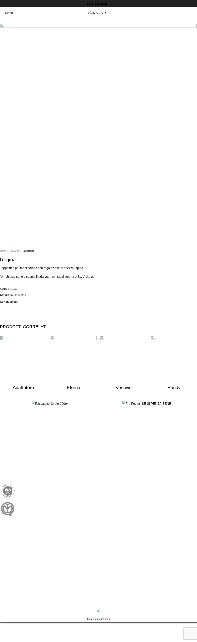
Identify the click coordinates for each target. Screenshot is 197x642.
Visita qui (89, 276)
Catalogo (14, 250)
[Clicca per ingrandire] (9, 242)
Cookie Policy (9, 540)
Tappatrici (28, 250)
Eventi (4, 580)
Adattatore (23, 387)
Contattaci (7, 547)
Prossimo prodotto (195, 251)
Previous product (187, 251)
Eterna (73, 387)
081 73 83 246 (32, 454)
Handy (173, 387)
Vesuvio (124, 387)
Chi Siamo (7, 565)
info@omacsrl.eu (25, 466)
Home (3, 250)
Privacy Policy (9, 532)
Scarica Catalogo (12, 587)
